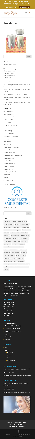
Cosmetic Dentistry (9, 114)
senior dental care (21, 255)
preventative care (8, 250)
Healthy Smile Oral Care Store (16, 422)
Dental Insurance (8, 128)
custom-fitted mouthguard (22, 224)
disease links (24, 233)
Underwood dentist (10, 323)
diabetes (6, 233)
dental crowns (7, 230)
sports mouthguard (19, 261)
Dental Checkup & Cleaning (11, 117)
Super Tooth (11, 360)
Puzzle (9, 358)
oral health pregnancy (9, 247)
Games (7, 350)
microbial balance (23, 238)
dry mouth (7, 235)
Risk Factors (7, 177)
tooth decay (7, 267)
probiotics (24, 252)
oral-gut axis (7, 244)
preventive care (15, 252)
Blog (6, 334)
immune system (25, 235)
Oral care (14, 244)
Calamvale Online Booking (12, 328)
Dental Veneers (26, 230)
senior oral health (18, 258)
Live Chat (7, 339)
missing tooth (16, 241)
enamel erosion (15, 235)
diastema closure (14, 233)
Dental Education (8, 120)
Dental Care (16, 227)
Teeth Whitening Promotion (16, 426)
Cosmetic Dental (8, 111)
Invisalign (15, 238)
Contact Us (8, 337)
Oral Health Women (9, 164)
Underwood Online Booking (13, 326)
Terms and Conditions (17, 424)
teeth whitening (25, 264)
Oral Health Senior (9, 158)
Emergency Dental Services (13, 331)
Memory (9, 355)
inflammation (7, 238)
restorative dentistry (9, 255)
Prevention (7, 175)
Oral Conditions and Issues (11, 147)
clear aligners (7, 221)
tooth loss (14, 267)
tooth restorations (23, 267)
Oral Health (7, 150)
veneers (6, 269)
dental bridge (7, 227)
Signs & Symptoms (9, 180)
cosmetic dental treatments (20, 221)
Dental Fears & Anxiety (10, 125)
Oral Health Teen (8, 161)
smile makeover (8, 261)
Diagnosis (6, 139)
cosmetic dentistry (9, 224)
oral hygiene (20, 247)
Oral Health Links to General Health (14, 155)
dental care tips (25, 227)
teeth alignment (8, 264)
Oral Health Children (9, 153)
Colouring (10, 352)
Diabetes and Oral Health (11, 136)
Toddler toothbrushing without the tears (15, 94)
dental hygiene (17, 230)
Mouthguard (7, 144)
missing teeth (7, 241)
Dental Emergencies (9, 122)
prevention (7, 252)
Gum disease (7, 141)
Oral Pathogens (8, 169)
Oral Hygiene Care (9, 166)
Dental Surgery (8, 131)
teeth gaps (16, 264)
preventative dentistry (20, 250)
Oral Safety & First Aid (10, 172)
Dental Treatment (9, 133)
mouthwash (24, 241)
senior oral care (8, 258)
